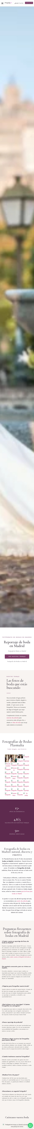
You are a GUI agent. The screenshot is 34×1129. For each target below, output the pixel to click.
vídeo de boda (16, 722)
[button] (2, 3)
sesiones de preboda (13, 718)
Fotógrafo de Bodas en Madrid (17, 661)
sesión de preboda (22, 901)
